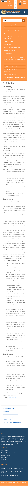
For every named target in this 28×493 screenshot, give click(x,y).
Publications (7, 44)
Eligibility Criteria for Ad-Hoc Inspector (14, 67)
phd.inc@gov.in (12, 397)
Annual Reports (8, 53)
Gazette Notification (9, 50)
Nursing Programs (8, 41)
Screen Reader (24, 2)
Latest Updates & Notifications (12, 47)
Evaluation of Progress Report (11, 417)
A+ (15, 7)
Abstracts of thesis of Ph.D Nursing (12, 422)
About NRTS (4, 457)
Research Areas (7, 420)
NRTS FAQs (3, 460)
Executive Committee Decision (8, 453)
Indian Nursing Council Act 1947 (12, 25)
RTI (5, 28)
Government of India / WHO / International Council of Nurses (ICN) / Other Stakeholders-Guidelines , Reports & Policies (14, 58)
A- (15, 1)
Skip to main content (10, 3)
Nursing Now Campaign (10, 74)
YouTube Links (7, 64)
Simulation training (5, 455)
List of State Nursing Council (11, 31)
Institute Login (4, 450)
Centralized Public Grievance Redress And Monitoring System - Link (14, 78)
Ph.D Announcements (8, 408)
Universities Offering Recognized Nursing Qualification (14, 37)
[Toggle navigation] (24, 12)
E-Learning (7, 34)
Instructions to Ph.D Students (10, 414)
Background (6, 411)
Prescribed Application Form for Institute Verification (14, 70)
